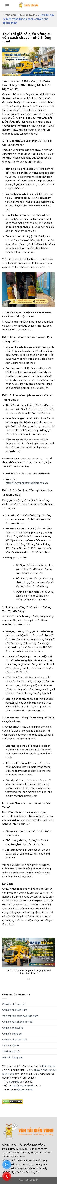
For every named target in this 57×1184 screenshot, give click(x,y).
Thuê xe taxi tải (28, 15)
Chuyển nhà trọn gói (13, 1004)
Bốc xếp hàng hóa (12, 1057)
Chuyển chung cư (12, 1033)
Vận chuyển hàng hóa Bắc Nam (20, 1015)
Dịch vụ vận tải (10, 1045)
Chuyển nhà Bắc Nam (14, 1009)
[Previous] (2, 960)
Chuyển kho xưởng (12, 1027)
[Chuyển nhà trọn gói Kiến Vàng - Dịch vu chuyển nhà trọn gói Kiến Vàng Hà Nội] (28, 5)
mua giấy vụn (16, 1081)
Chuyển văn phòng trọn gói (17, 1021)
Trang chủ (9, 15)
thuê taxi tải (49, 1065)
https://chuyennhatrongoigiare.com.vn (26, 482)
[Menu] (7, 5)
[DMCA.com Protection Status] (12, 1101)
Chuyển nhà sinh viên (14, 1039)
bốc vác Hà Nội (24, 1089)
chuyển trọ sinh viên (22, 1085)
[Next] (54, 960)
